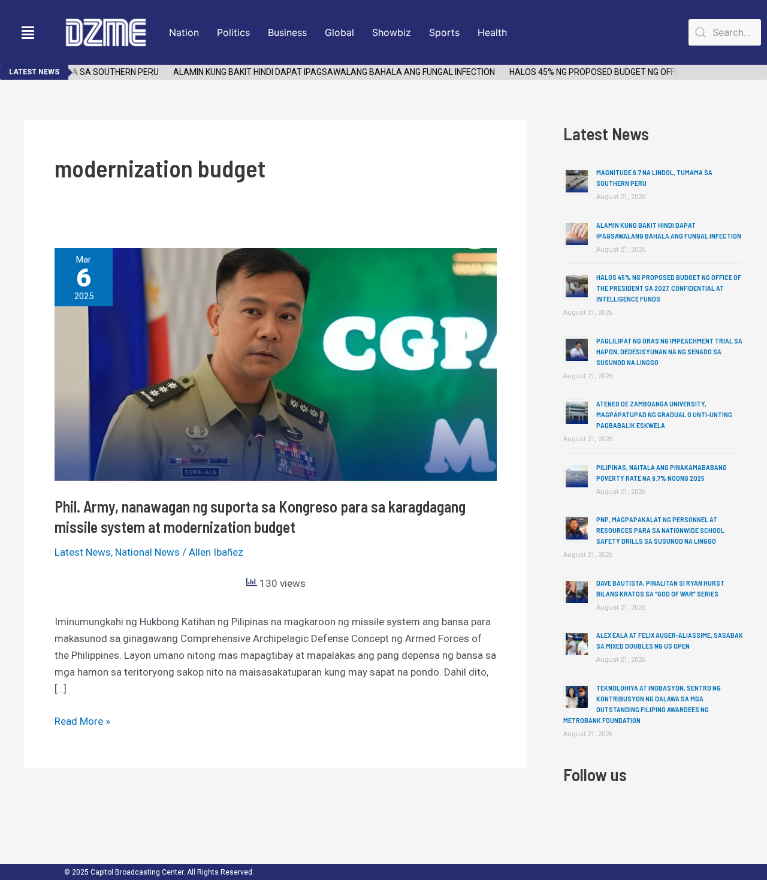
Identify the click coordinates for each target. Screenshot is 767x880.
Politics (233, 32)
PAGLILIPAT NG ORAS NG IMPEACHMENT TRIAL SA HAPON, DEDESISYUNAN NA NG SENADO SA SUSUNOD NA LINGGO (669, 351)
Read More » (82, 720)
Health (492, 32)
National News (147, 552)
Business (287, 32)
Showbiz (391, 32)
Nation (184, 32)
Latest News (83, 552)
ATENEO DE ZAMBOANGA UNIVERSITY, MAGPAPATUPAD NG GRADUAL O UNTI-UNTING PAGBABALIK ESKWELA (664, 414)
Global (339, 32)
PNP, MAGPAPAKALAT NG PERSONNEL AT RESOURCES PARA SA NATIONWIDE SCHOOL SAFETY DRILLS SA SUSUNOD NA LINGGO (660, 530)
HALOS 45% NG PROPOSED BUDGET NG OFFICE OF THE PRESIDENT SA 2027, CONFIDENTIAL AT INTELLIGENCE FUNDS (668, 288)
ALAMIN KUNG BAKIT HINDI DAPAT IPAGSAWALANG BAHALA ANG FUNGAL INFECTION (324, 72)
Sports (444, 32)
